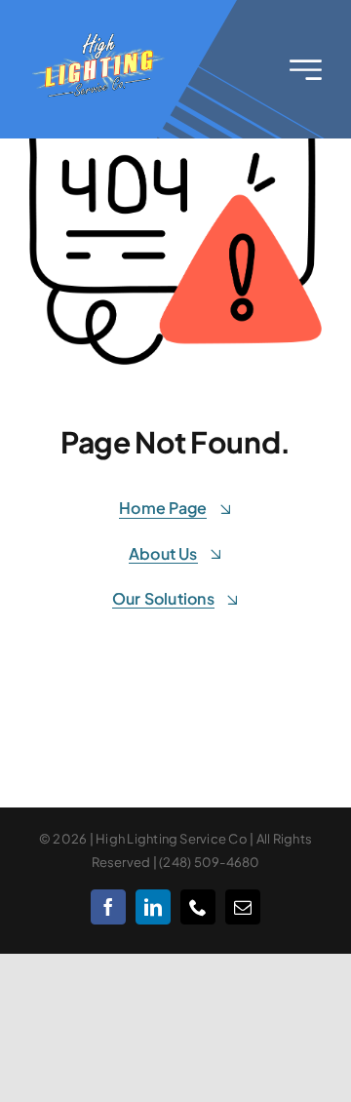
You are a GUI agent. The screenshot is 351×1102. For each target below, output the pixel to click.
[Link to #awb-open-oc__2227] (306, 69)
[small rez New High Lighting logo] (99, 36)
